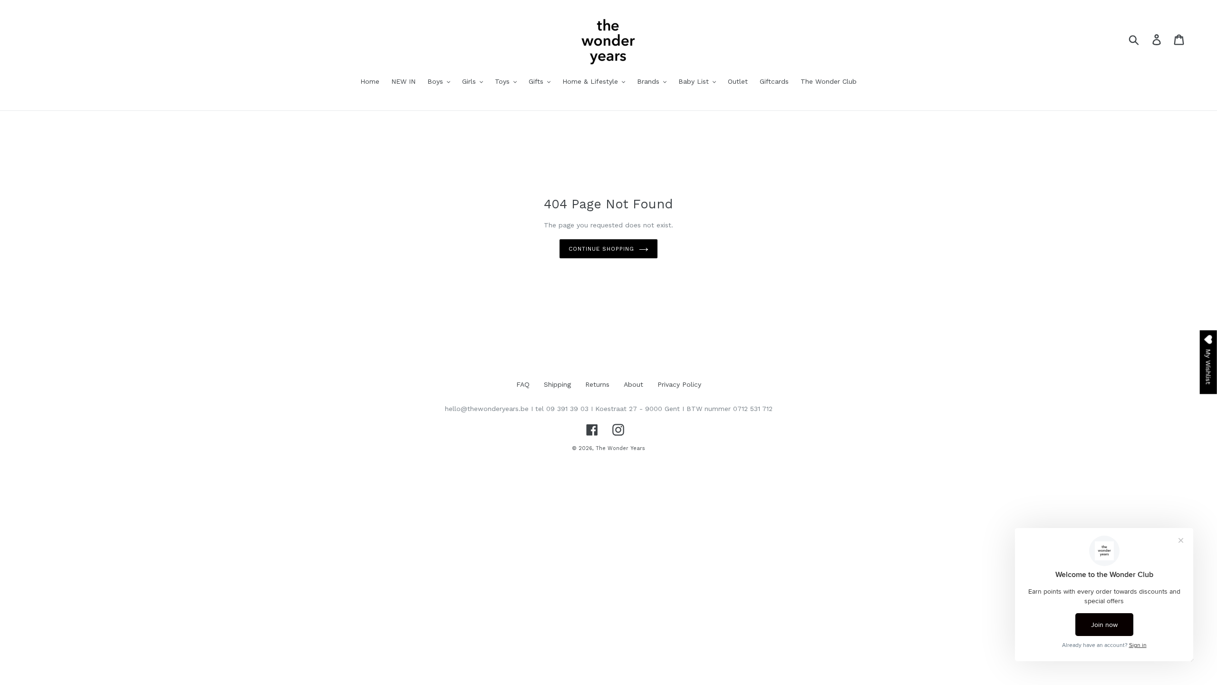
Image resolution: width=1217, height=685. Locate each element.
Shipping (557, 384)
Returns (597, 384)
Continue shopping (601, 248)
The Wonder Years (620, 448)
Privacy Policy (679, 384)
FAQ (523, 384)
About (633, 384)
